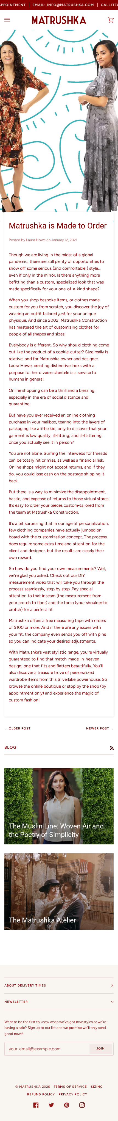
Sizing (97, 1087)
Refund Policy (41, 1094)
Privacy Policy (73, 1094)
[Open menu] (12, 20)
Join (100, 1048)
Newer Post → (100, 728)
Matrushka (30, 1087)
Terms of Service (70, 1087)
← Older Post (17, 728)
